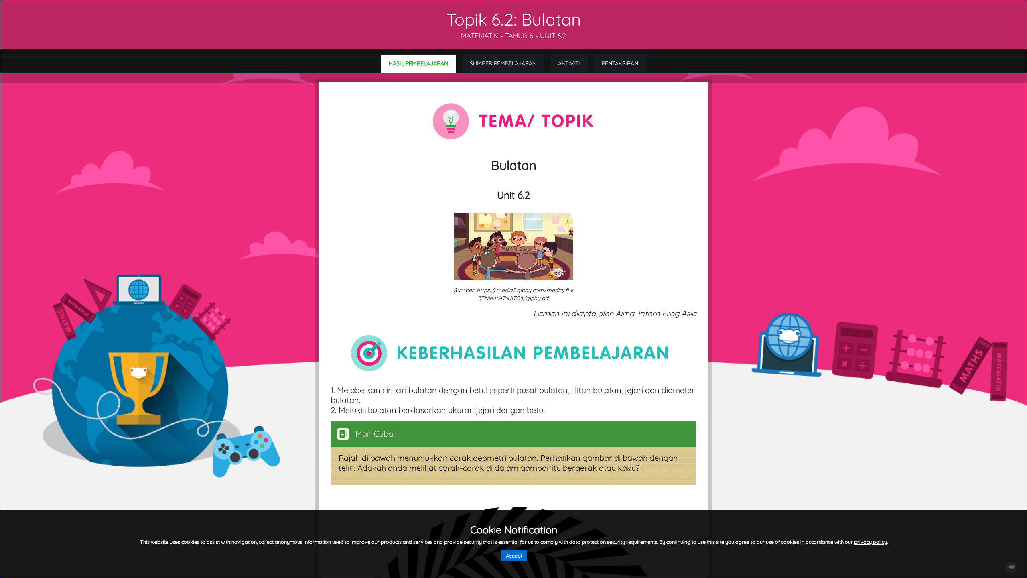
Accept (514, 555)
